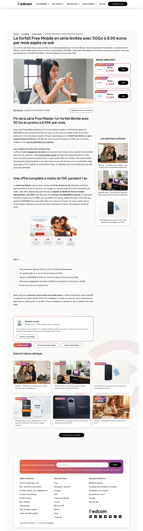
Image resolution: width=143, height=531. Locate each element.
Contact (92, 498)
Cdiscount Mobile (61, 498)
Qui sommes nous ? (97, 494)
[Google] (90, 516)
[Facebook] (100, 516)
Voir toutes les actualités (72, 435)
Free (56, 483)
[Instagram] (110, 516)
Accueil (16, 34)
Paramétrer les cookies (98, 490)
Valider (115, 465)
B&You (57, 509)
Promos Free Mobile (28, 494)
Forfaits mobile (22, 345)
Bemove (51, 523)
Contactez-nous (118, 4)
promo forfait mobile (47, 155)
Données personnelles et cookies (103, 487)
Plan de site (94, 502)
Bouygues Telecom (62, 487)
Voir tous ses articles (27, 337)
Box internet (25, 502)
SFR (55, 494)
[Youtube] (105, 516)
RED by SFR (59, 506)
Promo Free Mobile (71, 345)
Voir (123, 69)
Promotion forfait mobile (46, 345)
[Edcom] (25, 4)
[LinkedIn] (95, 516)
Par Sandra (18, 110)
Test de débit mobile (28, 509)
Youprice (58, 517)
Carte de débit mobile (29, 513)
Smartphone (25, 506)
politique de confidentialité (93, 470)
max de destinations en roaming (39, 142)
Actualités (25, 34)
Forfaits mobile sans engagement (33, 490)
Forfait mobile (37, 34)
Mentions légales (96, 483)
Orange (57, 490)
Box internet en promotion (31, 487)
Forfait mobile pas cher (29, 483)
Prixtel (56, 502)
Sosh (56, 513)
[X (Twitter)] (115, 516)
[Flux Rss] (120, 516)
